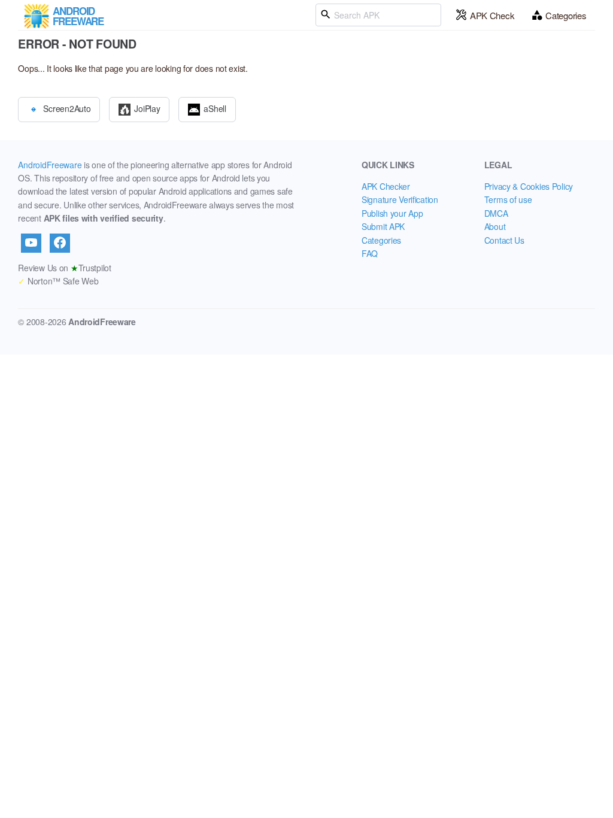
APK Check (492, 15)
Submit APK (383, 226)
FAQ (370, 253)
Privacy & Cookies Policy (528, 186)
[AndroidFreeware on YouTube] (31, 243)
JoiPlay (147, 108)
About (495, 226)
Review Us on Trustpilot (64, 268)
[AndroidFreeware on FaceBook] (60, 243)
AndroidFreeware (49, 165)
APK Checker (386, 186)
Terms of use (508, 199)
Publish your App (392, 213)
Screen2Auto (66, 108)
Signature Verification (400, 199)
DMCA (496, 213)
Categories (565, 15)
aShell (215, 108)
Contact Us (504, 240)
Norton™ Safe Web (58, 281)
